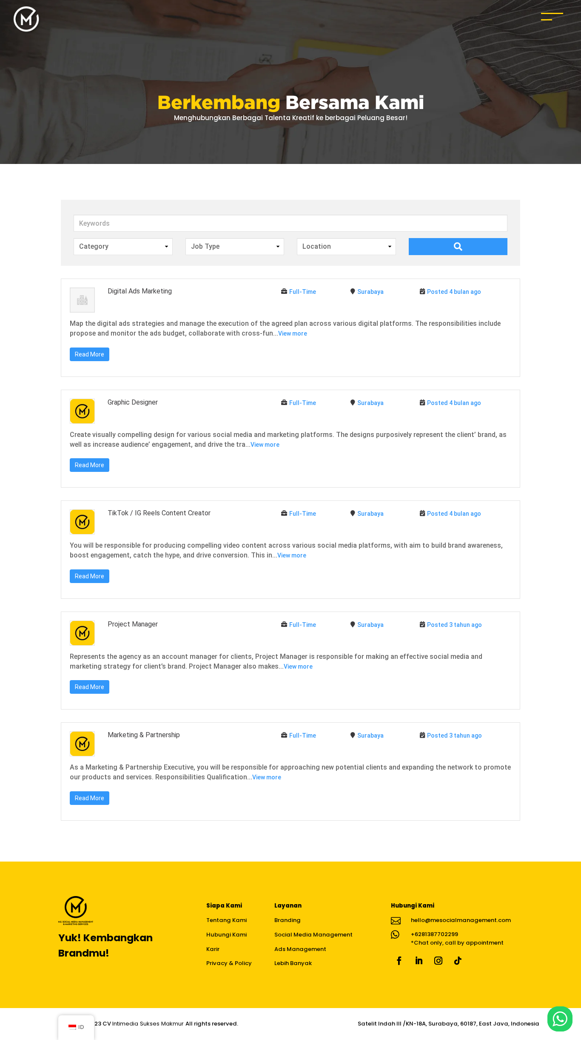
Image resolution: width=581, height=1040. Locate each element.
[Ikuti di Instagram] (438, 961)
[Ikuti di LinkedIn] (418, 961)
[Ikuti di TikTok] (458, 961)
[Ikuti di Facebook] (399, 961)
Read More (89, 354)
